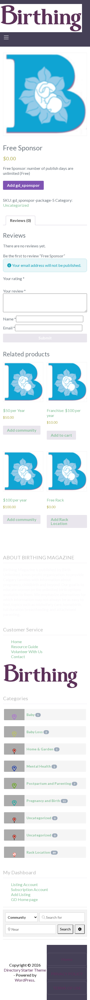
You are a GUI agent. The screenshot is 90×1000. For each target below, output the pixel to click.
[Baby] (14, 714)
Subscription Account (29, 889)
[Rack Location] (14, 852)
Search (66, 929)
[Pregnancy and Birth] (14, 800)
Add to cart (61, 435)
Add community (21, 430)
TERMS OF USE (67, 988)
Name (9, 318)
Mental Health (40, 766)
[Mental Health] (14, 766)
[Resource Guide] (41, 17)
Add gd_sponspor (23, 185)
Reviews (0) (20, 220)
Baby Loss (36, 732)
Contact (18, 656)
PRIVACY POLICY (67, 973)
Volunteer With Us (26, 651)
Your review (14, 291)
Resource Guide (24, 646)
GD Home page (24, 899)
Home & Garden (42, 749)
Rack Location (41, 852)
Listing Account (24, 884)
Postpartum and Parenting (50, 783)
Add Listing (20, 894)
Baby (32, 714)
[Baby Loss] (14, 731)
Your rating (13, 278)
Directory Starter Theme (25, 970)
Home (16, 641)
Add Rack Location (59, 521)
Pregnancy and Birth (46, 801)
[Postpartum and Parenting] (14, 783)
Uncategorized (16, 205)
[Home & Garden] (14, 749)
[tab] (20, 220)
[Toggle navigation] (6, 37)
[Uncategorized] (14, 817)
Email (9, 327)
